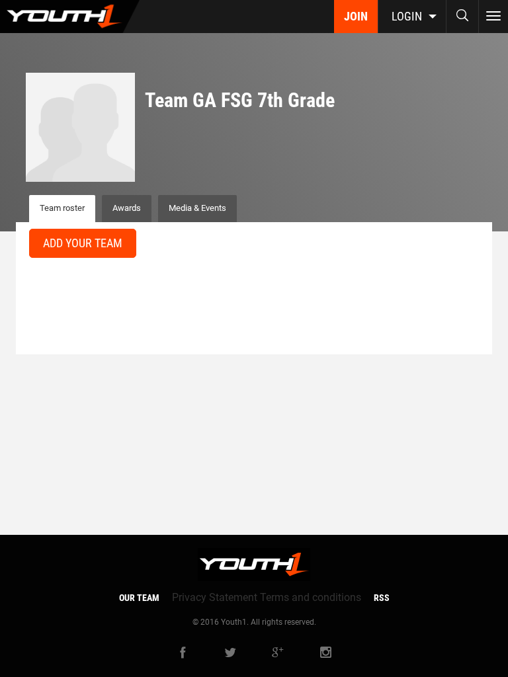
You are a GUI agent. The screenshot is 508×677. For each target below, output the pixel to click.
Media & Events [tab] (197, 208)
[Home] (70, 16)
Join (356, 16)
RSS (382, 597)
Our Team (139, 597)
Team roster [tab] (62, 208)
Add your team (82, 243)
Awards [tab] (126, 208)
